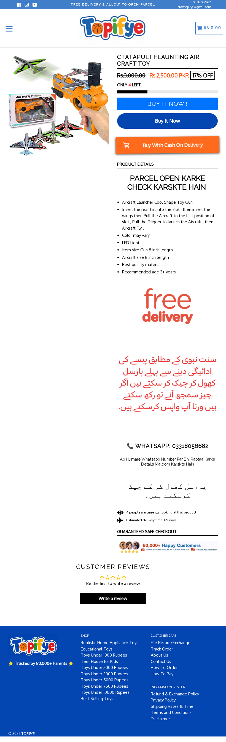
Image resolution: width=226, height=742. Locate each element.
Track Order (162, 649)
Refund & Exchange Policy (175, 694)
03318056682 (202, 2)
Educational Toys (96, 649)
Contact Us (161, 661)
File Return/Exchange (170, 642)
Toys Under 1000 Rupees (104, 655)
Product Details (135, 164)
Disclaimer (160, 718)
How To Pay (162, 673)
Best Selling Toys (97, 698)
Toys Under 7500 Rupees (104, 686)
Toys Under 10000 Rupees (105, 692)
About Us (159, 655)
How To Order (164, 667)
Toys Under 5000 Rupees (104, 679)
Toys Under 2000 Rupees (104, 667)
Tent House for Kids (99, 661)
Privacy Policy (163, 700)
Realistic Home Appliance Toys (109, 642)
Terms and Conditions (171, 712)
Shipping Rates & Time (172, 706)
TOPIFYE (28, 733)
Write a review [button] (113, 598)
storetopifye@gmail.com (194, 7)
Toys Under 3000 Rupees (104, 673)
